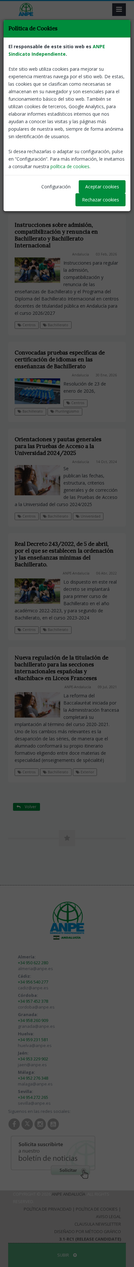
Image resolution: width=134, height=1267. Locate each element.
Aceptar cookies (102, 186)
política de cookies (69, 166)
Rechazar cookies (100, 200)
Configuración (56, 186)
